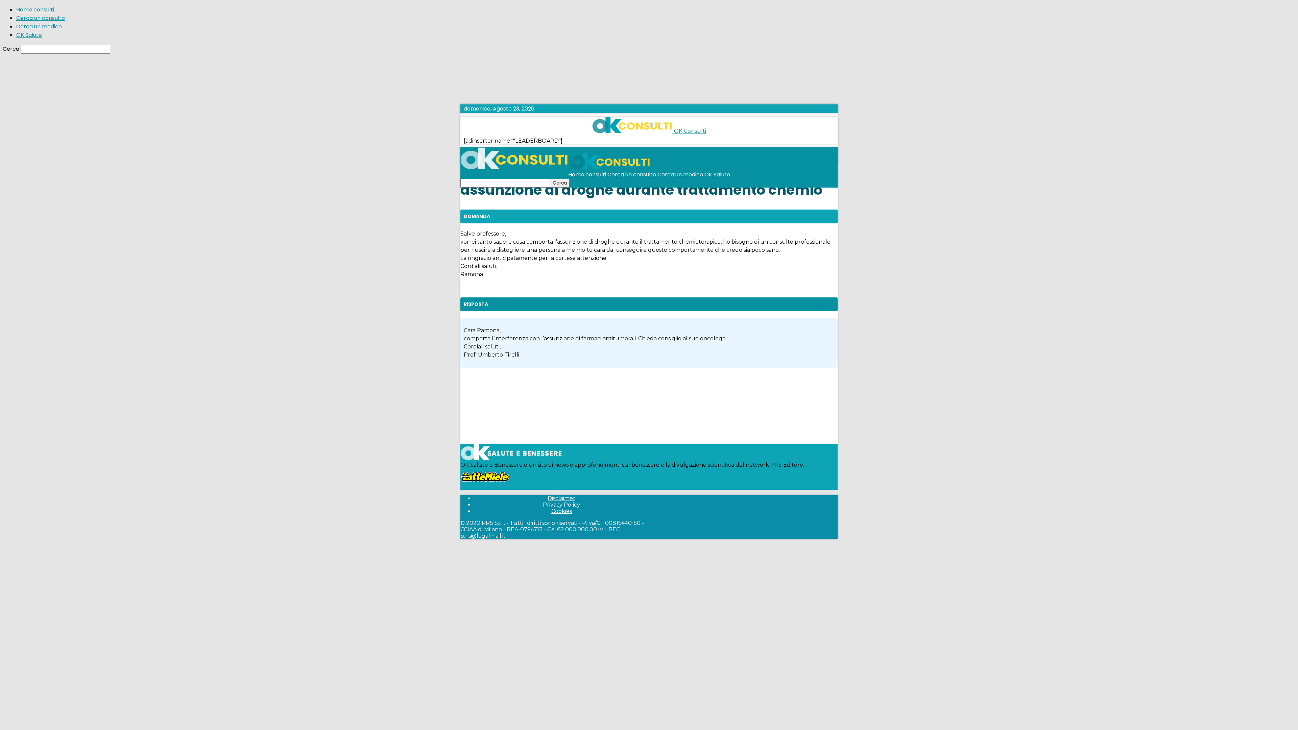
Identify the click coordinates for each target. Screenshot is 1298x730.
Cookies (561, 511)
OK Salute (29, 35)
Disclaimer (561, 498)
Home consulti (35, 10)
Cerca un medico (39, 26)
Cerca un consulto (40, 18)
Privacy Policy (561, 505)
